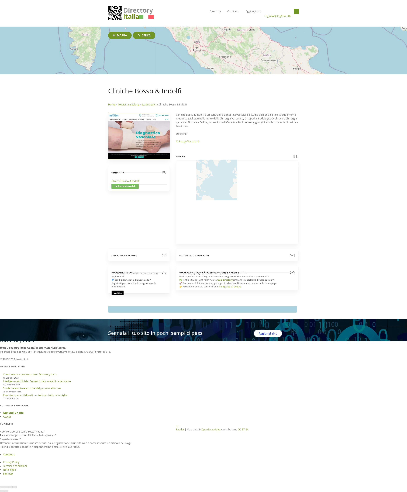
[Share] (6, 487)
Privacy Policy (11, 462)
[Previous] (2, 491)
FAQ (273, 16)
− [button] (178, 425)
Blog (278, 16)
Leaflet (180, 429)
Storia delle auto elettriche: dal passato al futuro (32, 388)
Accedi (7, 416)
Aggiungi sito (253, 11)
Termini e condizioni (15, 466)
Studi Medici (148, 104)
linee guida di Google (229, 286)
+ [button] (177, 425)
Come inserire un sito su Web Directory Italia (30, 374)
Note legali (9, 469)
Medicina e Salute (128, 104)
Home (111, 104)
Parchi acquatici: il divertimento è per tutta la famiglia (35, 395)
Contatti (286, 16)
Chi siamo (233, 11)
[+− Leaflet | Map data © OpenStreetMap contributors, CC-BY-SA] (237, 200)
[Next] (6, 491)
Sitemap (8, 473)
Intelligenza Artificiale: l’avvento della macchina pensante (37, 381)
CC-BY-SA (243, 429)
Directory (215, 11)
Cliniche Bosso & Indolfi (125, 181)
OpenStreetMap (211, 429)
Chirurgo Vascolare (187, 141)
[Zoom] (14, 487)
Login (267, 16)
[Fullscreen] (10, 487)
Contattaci (9, 454)
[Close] (2, 487)
